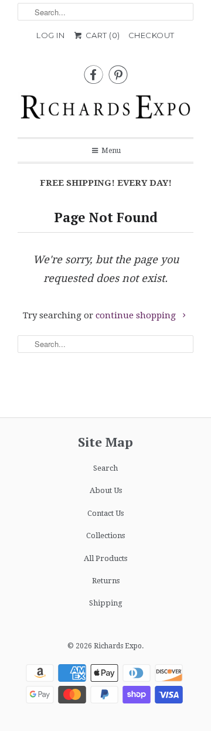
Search (105, 468)
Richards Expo (118, 646)
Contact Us (105, 513)
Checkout (151, 35)
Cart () (101, 35)
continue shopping (137, 315)
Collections (105, 535)
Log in (50, 35)
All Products (105, 558)
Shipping (105, 603)
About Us (106, 490)
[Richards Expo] (105, 110)
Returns (106, 580)
